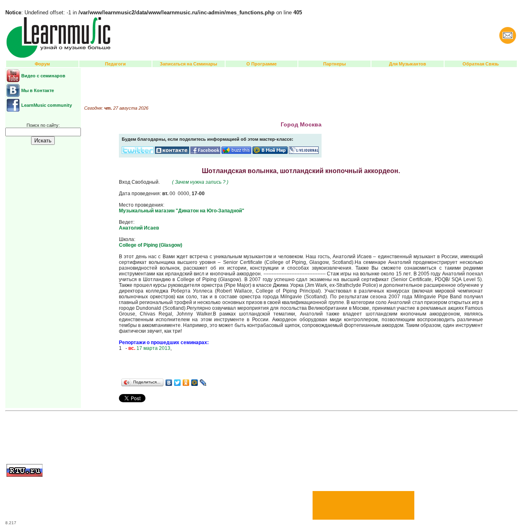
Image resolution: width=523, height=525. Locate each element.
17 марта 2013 (149, 348)
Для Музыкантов (407, 63)
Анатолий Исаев (139, 228)
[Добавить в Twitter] (138, 152)
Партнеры (334, 63)
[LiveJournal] (203, 382)
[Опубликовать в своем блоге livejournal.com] (304, 152)
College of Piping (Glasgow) (150, 245)
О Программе (261, 63)
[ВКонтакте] (169, 382)
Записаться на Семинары (188, 63)
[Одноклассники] (186, 382)
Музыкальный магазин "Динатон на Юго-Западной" (181, 211)
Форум (42, 63)
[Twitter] (177, 382)
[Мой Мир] (194, 382)
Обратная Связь (481, 63)
